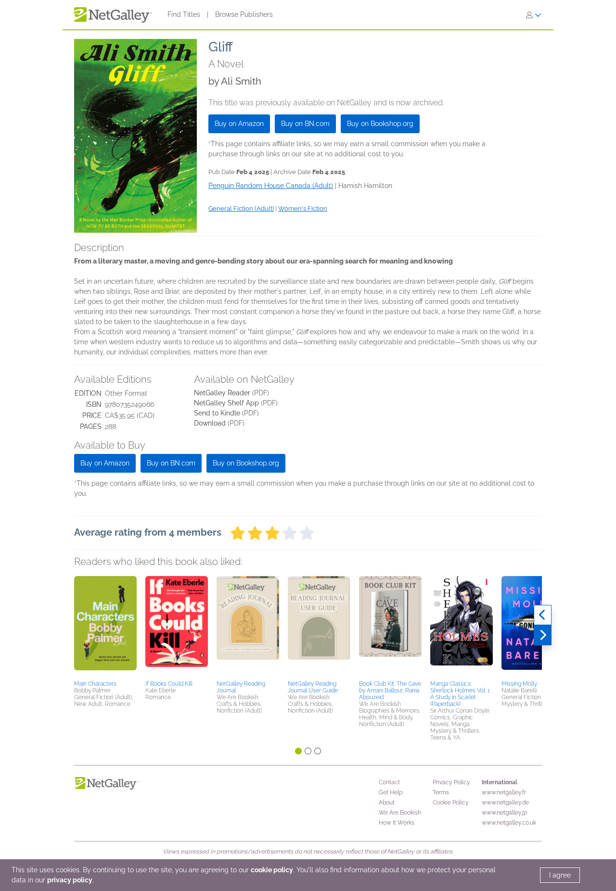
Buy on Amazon (239, 123)
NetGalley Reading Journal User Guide (313, 687)
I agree (560, 875)
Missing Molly (519, 683)
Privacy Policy (451, 782)
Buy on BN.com (305, 123)
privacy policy (69, 880)
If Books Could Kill (168, 683)
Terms (441, 792)
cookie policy (272, 870)
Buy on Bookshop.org (380, 123)
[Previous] (543, 615)
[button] (105, 626)
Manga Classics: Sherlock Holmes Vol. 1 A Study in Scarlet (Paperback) (460, 693)
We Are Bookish (400, 812)
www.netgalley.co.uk (509, 822)
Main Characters (95, 683)
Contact (389, 782)
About (387, 802)
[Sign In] (534, 15)
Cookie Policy (451, 802)
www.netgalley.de (505, 802)
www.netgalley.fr (504, 792)
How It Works (396, 822)
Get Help (390, 792)
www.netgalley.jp (504, 812)
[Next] (543, 635)
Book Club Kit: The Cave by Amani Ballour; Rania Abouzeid (390, 690)
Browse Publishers (244, 14)
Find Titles (183, 14)
